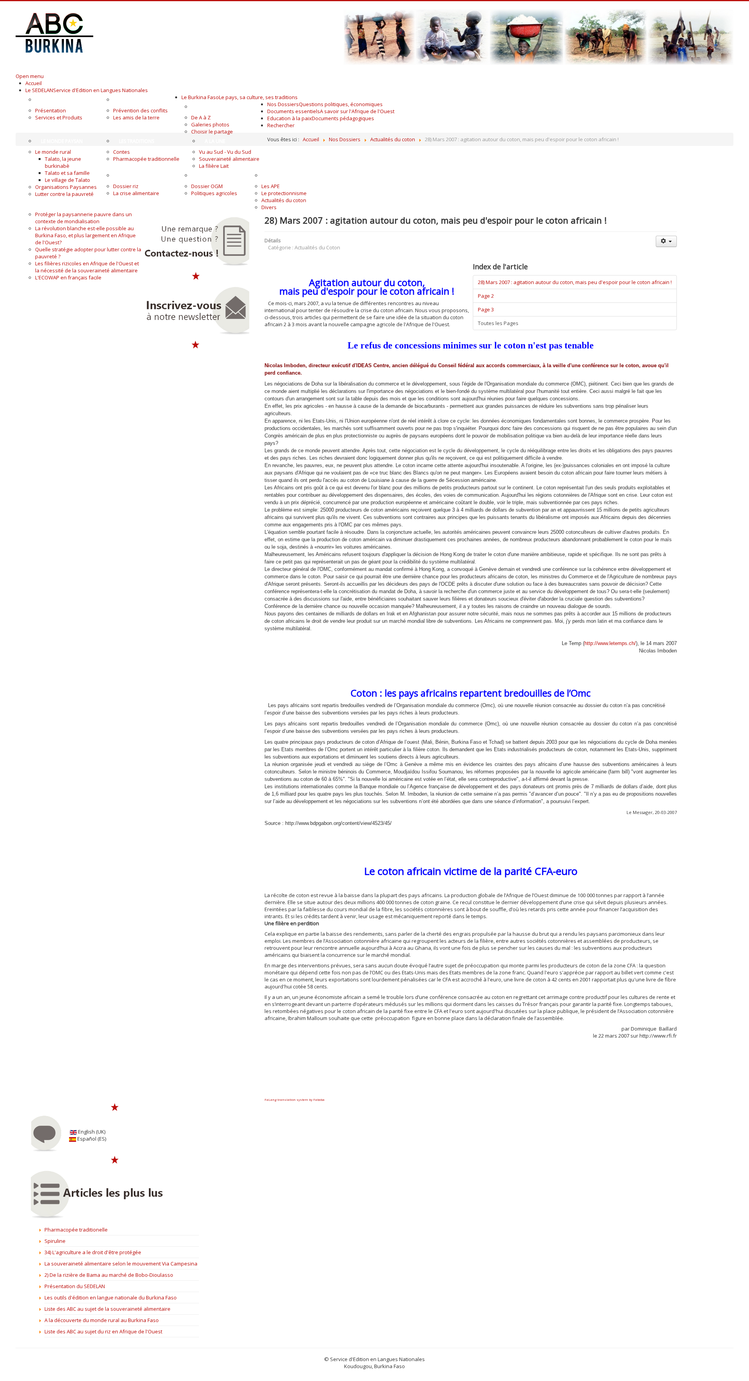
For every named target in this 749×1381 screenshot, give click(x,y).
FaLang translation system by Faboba (294, 1099)
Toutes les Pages (498, 323)
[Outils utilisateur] (666, 241)
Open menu (30, 76)
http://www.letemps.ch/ (610, 643)
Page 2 (486, 295)
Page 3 (486, 309)
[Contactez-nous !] (195, 241)
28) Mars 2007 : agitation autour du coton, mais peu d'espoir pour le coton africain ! (575, 282)
